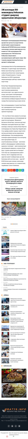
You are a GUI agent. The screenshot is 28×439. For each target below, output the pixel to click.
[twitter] (5, 170)
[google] (8, 170)
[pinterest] (14, 170)
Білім (10, 7)
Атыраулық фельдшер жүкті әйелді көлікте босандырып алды (14, 180)
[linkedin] (17, 170)
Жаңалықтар (15, 7)
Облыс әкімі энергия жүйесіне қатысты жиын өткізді (14, 189)
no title (3, 219)
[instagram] (15, 426)
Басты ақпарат (4, 7)
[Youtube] (12, 426)
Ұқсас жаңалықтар (13, 199)
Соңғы (5, 227)
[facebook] (3, 170)
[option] (14, 211)
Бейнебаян (5, 378)
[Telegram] (19, 426)
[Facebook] (8, 426)
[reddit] (11, 170)
